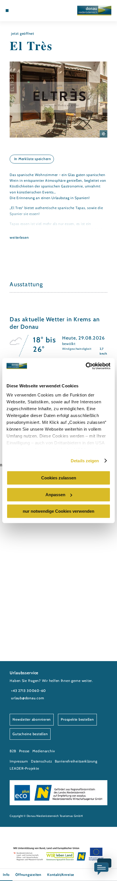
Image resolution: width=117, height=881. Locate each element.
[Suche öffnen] (29, 10)
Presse (24, 751)
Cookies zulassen (58, 477)
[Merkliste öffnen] (24, 10)
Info (6, 874)
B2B (13, 751)
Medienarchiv (43, 751)
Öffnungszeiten (28, 874)
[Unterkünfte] (15, 10)
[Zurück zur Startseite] (94, 10)
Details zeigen (85, 460)
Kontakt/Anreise (60, 874)
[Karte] (20, 10)
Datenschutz (41, 761)
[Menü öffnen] (7, 10)
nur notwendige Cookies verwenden (58, 511)
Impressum (19, 761)
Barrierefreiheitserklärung (76, 761)
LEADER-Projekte (24, 768)
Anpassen (55, 494)
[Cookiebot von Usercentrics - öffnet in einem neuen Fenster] (85, 366)
